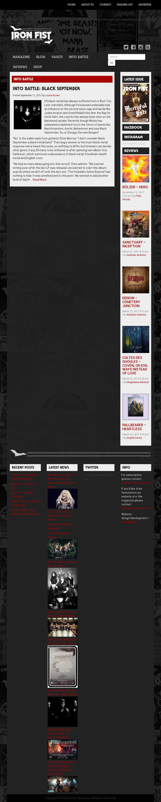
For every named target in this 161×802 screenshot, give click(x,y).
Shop (37, 67)
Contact (105, 5)
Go (111, 62)
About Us (87, 5)
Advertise (144, 5)
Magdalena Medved (138, 382)
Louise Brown (52, 95)
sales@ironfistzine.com (136, 482)
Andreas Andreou (136, 254)
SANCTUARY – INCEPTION (134, 244)
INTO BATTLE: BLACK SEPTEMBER (46, 89)
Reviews (20, 67)
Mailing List (125, 5)
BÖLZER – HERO (135, 187)
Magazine (21, 57)
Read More (39, 179)
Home (71, 5)
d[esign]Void (129, 522)
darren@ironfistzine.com (137, 508)
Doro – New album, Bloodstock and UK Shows (59, 515)
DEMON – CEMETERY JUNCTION (131, 302)
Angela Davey (134, 437)
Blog (40, 57)
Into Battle (78, 57)
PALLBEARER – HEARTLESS (134, 427)
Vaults (57, 57)
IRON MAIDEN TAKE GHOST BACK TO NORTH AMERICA (59, 733)
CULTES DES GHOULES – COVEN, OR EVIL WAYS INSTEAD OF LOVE (135, 365)
